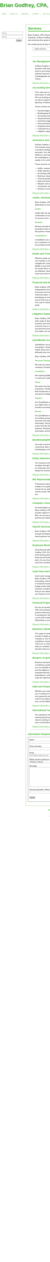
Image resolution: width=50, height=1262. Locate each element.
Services (24, 14)
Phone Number (35, 746)
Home (4, 14)
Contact (35, 14)
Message (33, 766)
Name (31, 740)
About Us (13, 14)
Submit (19, 41)
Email (31, 753)
